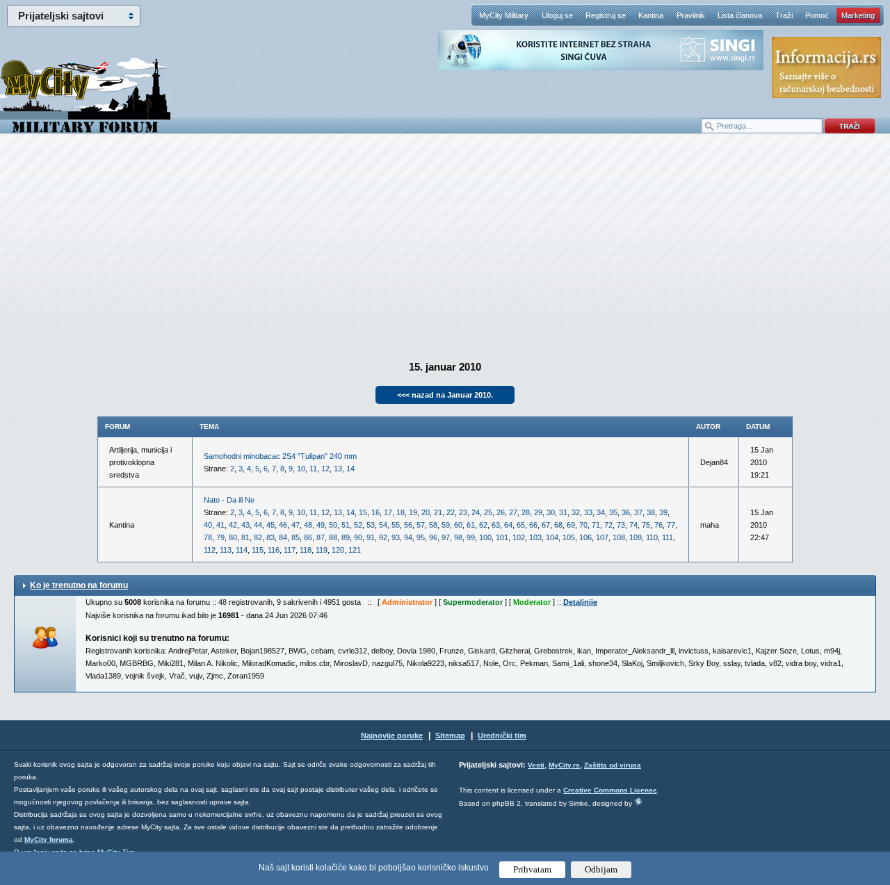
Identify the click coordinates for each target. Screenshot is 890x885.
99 (471, 537)
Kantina (650, 15)
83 (270, 537)
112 (210, 550)
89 (345, 537)
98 (458, 537)
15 (363, 512)
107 (602, 537)
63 (496, 525)
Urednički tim (502, 735)
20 (425, 512)
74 (633, 525)
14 (350, 468)
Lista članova (740, 15)
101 (502, 537)
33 (588, 512)
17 (388, 512)
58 (433, 525)
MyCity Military (503, 15)
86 (308, 537)
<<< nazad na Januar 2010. (445, 395)
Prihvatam (532, 869)
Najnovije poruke (392, 735)
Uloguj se (557, 15)
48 (308, 525)
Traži (784, 15)
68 (558, 525)
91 (370, 537)
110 (652, 537)
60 (458, 525)
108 (619, 537)
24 (475, 512)
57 (420, 525)
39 (663, 512)
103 (535, 537)
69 (571, 525)
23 (463, 512)
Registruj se (605, 15)
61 (471, 525)
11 (313, 468)
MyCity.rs (564, 765)
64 (508, 525)
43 (245, 525)
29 (538, 512)
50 (333, 525)
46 (283, 525)
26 (500, 512)
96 (433, 537)
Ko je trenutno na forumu (79, 585)
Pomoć (817, 15)
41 (220, 525)
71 (596, 525)
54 (383, 525)
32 (576, 512)
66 (533, 525)
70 (583, 525)
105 (569, 537)
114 (242, 550)
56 (408, 525)
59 (446, 525)
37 (638, 512)
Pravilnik (691, 15)
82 (258, 537)
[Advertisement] (445, 244)
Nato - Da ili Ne (229, 500)
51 (345, 525)
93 (395, 537)
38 (651, 512)
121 (354, 550)
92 (383, 537)
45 (270, 525)
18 (400, 512)
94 (408, 537)
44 (258, 525)
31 (563, 512)
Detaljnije (580, 602)
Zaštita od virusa (612, 765)
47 (295, 525)
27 (513, 512)
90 (358, 537)
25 (488, 512)
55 (395, 525)
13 (338, 468)
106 (585, 537)
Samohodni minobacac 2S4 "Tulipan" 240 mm (280, 456)
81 (245, 537)
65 (521, 525)
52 (358, 525)
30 (551, 512)
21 (438, 512)
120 (338, 550)
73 (621, 525)
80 (233, 537)
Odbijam (601, 869)
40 (208, 525)
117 (290, 550)
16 (375, 512)
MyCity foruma (48, 839)
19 (413, 512)
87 (320, 537)
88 (333, 537)
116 (274, 550)
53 (370, 525)
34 (601, 512)
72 (608, 525)
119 (321, 550)
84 (283, 537)
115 (258, 550)
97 (446, 537)
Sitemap (450, 735)
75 (646, 525)
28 (525, 512)
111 (667, 537)
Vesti (536, 765)
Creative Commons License (610, 790)
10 (301, 468)
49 (320, 525)
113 (226, 550)
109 (635, 537)
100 (485, 537)
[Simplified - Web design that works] (638, 801)
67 (546, 525)
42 (233, 525)
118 (306, 550)
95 (420, 537)
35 (613, 512)
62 (483, 525)
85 (295, 537)
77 (671, 525)
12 (325, 468)
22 (450, 512)
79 (220, 537)
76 (658, 525)
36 (626, 512)
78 (208, 537)
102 (518, 537)
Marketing (858, 15)
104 (552, 537)
